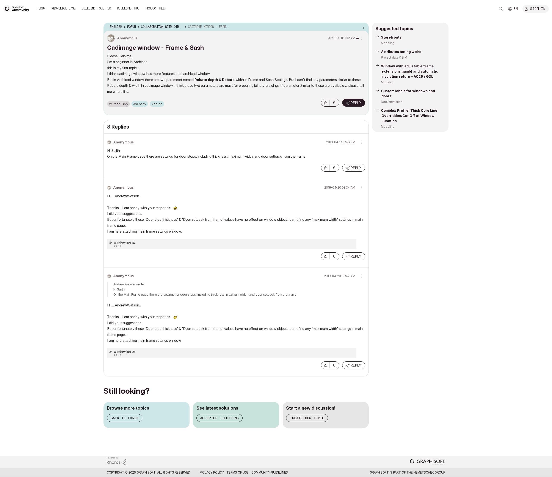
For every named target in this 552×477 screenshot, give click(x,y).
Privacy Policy (212, 472)
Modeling (387, 43)
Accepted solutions (219, 418)
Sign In (537, 8)
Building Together (96, 8)
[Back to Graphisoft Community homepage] (17, 8)
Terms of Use (238, 472)
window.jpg (122, 242)
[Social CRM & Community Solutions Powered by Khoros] (116, 461)
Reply (356, 103)
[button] (325, 102)
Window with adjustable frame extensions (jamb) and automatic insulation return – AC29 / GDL (409, 71)
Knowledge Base (64, 8)
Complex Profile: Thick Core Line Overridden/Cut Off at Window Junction (409, 115)
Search (500, 9)
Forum (41, 8)
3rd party (139, 104)
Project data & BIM (394, 57)
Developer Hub (128, 8)
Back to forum (125, 418)
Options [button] (362, 27)
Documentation (391, 102)
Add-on (157, 104)
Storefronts (391, 37)
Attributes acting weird (401, 52)
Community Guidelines (269, 472)
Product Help (156, 8)
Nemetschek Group (429, 472)
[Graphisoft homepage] (427, 462)
